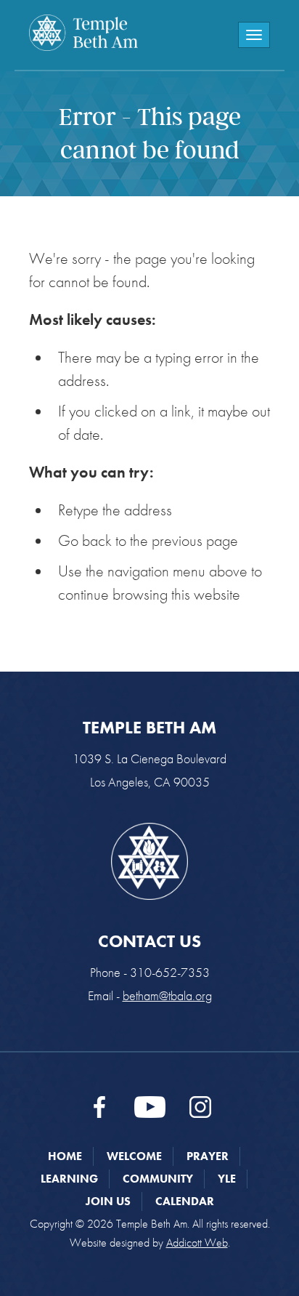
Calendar (184, 1201)
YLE (227, 1178)
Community (158, 1178)
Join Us (108, 1201)
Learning (69, 1178)
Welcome (134, 1156)
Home (65, 1156)
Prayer (208, 1156)
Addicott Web (197, 1242)
